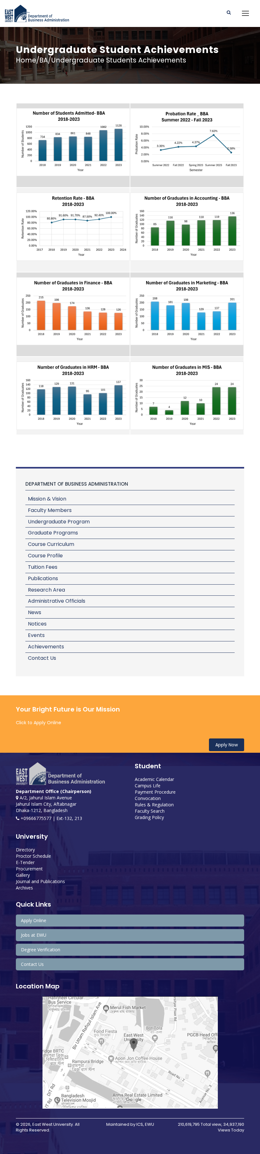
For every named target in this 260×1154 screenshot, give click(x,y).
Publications (43, 578)
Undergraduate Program (59, 521)
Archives (24, 888)
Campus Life (147, 786)
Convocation (148, 798)
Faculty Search (150, 811)
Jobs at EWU (33, 935)
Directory (25, 850)
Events (36, 635)
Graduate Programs (53, 532)
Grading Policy (149, 817)
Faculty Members (50, 510)
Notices (37, 623)
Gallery (23, 875)
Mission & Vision (47, 498)
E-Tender (25, 862)
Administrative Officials (56, 601)
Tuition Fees (42, 567)
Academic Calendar (154, 779)
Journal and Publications (40, 881)
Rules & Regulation (154, 805)
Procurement (29, 869)
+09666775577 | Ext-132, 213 (50, 818)
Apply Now (226, 745)
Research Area (46, 589)
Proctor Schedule (33, 856)
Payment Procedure (155, 792)
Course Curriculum (51, 544)
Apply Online (33, 920)
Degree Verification (40, 950)
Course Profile (45, 555)
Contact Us (42, 658)
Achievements (46, 646)
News (34, 612)
